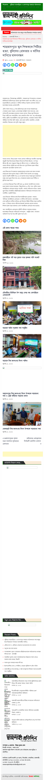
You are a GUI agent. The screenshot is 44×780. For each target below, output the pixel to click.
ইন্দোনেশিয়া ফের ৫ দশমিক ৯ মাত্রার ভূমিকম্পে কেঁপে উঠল (21, 666)
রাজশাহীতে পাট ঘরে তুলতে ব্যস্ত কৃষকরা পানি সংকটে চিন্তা (21, 258)
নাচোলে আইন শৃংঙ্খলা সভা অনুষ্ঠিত (15, 328)
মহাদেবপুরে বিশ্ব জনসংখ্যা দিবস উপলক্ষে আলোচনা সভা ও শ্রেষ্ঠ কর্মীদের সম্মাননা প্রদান (20, 394)
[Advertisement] (22, 141)
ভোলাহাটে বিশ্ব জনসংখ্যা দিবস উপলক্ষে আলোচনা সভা (22, 429)
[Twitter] (8, 65)
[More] (24, 65)
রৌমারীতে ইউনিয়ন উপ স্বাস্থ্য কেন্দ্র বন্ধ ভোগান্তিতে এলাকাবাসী (20, 294)
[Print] (20, 65)
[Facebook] (4, 65)
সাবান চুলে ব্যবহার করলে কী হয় (13, 662)
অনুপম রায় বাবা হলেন (10, 648)
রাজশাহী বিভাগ (20, 60)
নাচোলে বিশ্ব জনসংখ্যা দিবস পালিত (15, 361)
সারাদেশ (28, 60)
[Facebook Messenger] (16, 65)
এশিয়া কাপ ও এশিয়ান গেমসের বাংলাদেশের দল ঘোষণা (20, 645)
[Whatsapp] (12, 65)
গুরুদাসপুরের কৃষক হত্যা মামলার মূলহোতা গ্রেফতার (11, 441)
